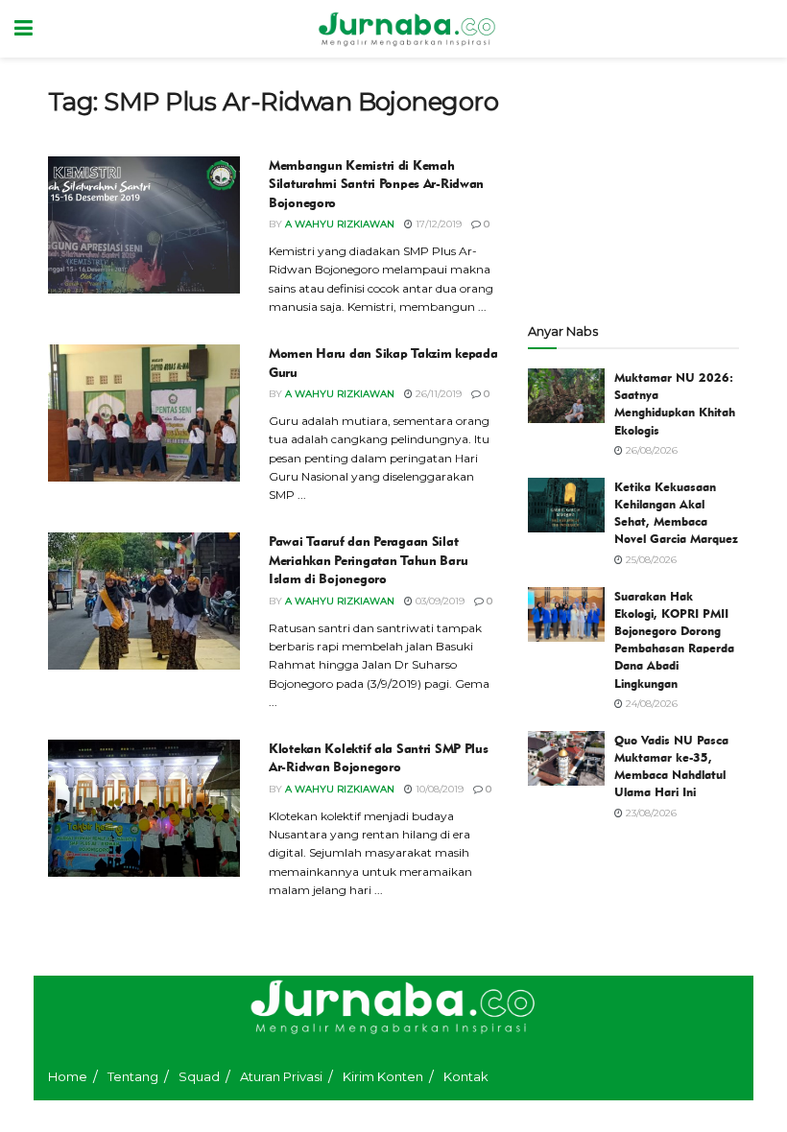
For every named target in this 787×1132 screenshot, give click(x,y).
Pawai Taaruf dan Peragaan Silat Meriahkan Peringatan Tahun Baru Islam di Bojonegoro (368, 560)
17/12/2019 (437, 224)
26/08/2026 (650, 450)
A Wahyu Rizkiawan (339, 224)
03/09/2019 (439, 601)
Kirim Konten (383, 1076)
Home (67, 1076)
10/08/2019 (438, 789)
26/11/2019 (437, 394)
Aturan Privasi (281, 1076)
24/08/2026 (650, 703)
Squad (199, 1076)
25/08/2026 (650, 560)
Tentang (132, 1076)
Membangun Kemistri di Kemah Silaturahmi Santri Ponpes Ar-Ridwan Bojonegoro (376, 184)
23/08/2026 (650, 813)
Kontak (466, 1076)
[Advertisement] (633, 182)
